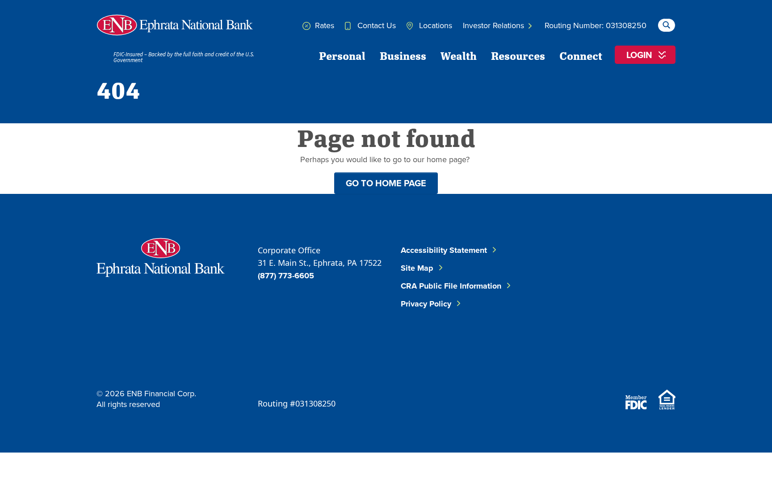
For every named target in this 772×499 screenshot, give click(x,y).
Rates (323, 25)
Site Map (417, 268)
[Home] (174, 25)
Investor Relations (494, 25)
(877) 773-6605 (286, 275)
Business (403, 55)
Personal (342, 55)
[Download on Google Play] (653, 364)
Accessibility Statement (444, 250)
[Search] (666, 23)
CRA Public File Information (451, 286)
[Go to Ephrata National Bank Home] (160, 256)
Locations (434, 25)
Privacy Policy (426, 304)
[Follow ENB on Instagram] (599, 310)
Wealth (459, 55)
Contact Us (375, 25)
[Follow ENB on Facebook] (591, 265)
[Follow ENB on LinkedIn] (645, 265)
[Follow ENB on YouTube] (653, 310)
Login (639, 54)
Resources (518, 55)
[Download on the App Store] (605, 364)
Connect (580, 55)
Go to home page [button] (386, 182)
